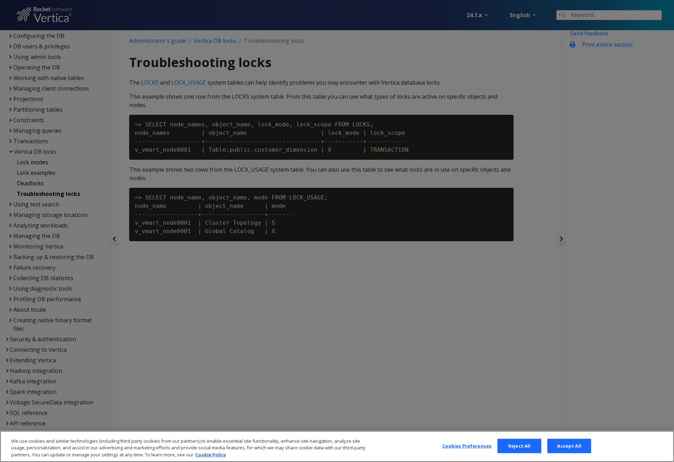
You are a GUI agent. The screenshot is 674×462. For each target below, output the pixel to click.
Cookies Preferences (466, 445)
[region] (337, 446)
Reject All (519, 445)
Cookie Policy (210, 454)
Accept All (569, 445)
